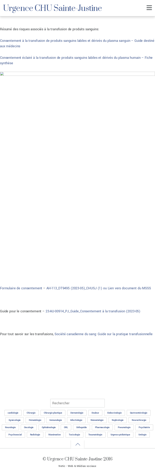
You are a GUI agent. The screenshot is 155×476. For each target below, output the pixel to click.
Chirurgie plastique (53, 412)
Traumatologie (95, 434)
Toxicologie (74, 434)
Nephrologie (118, 420)
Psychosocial (15, 434)
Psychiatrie (144, 427)
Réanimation (54, 434)
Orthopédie (81, 427)
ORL (66, 427)
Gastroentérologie (139, 412)
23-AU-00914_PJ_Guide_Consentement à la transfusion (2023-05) (93, 311)
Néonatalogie (97, 420)
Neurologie (10, 427)
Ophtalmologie (49, 427)
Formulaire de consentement (21, 288)
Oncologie (29, 427)
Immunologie (55, 420)
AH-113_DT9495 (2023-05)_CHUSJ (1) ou (77, 288)
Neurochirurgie (139, 420)
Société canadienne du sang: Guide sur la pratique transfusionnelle (103, 334)
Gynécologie (15, 420)
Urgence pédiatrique (120, 434)
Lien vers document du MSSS (129, 288)
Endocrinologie (114, 412)
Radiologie (35, 434)
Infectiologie (76, 420)
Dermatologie (76, 412)
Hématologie (35, 420)
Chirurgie (31, 412)
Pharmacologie (102, 427)
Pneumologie (124, 427)
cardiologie (13, 412)
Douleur (95, 412)
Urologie (142, 434)
